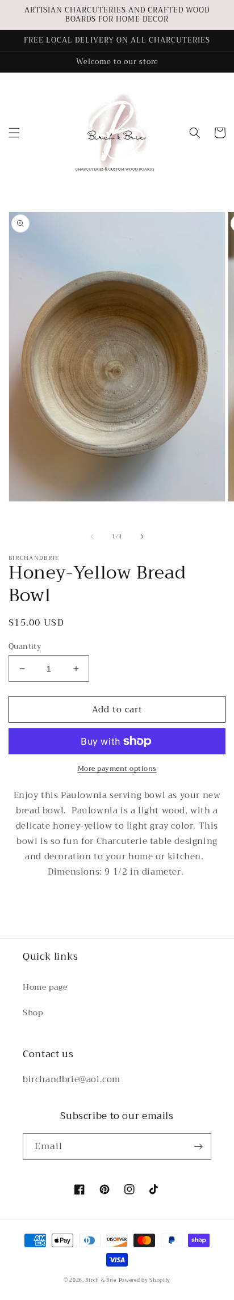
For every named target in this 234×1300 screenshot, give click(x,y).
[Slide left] (92, 536)
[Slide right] (141, 536)
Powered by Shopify (145, 1280)
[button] (14, 132)
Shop (33, 1012)
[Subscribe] (198, 1146)
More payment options (117, 768)
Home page (45, 987)
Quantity (25, 646)
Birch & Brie (100, 1280)
